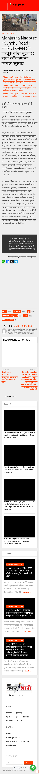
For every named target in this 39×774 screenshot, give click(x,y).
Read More (27, 592)
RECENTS (7, 404)
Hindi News (11, 745)
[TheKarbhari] (16, 6)
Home (8, 734)
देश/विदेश (19, 713)
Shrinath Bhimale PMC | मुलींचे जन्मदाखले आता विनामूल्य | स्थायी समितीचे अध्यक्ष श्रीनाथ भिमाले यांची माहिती (19, 435)
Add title (8, 554)
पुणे (17, 717)
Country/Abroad (13, 737)
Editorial (25, 741)
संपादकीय (25, 717)
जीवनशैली (20, 721)
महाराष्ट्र (9, 717)
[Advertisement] (19, 288)
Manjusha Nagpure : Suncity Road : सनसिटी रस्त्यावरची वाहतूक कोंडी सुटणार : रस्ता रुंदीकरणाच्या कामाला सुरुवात (19, 87)
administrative (14, 564)
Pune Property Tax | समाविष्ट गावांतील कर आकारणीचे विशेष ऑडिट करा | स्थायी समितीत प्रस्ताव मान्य (19, 469)
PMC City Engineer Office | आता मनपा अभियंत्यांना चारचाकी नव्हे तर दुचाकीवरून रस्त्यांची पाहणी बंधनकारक (18, 541)
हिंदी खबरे (9, 721)
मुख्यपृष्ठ (9, 713)
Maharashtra (11, 741)
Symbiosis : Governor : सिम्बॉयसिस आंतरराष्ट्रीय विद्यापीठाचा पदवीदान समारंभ (10, 377)
